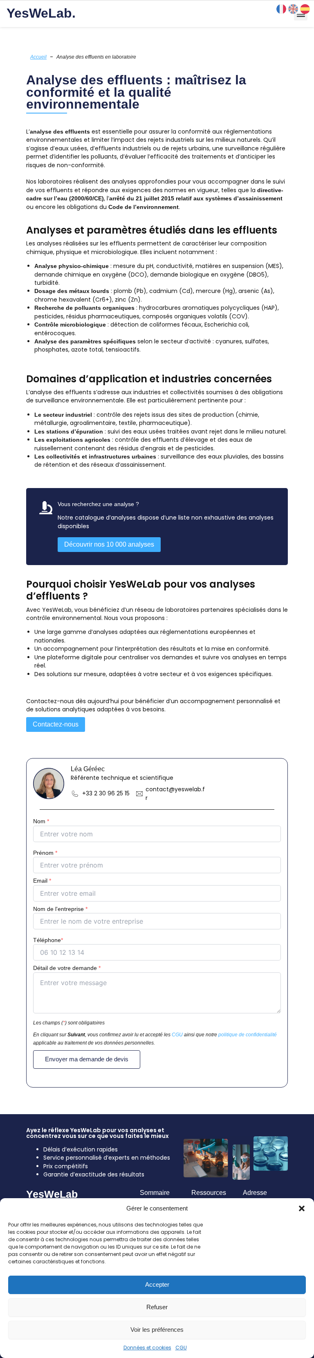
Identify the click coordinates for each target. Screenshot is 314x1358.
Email (42, 880)
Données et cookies (147, 1347)
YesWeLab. (41, 13)
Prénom (45, 852)
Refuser (157, 1306)
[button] (302, 1208)
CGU (181, 1347)
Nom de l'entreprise (60, 909)
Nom (41, 821)
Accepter (157, 1284)
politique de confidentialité (247, 1035)
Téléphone (48, 940)
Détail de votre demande (67, 968)
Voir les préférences (157, 1329)
